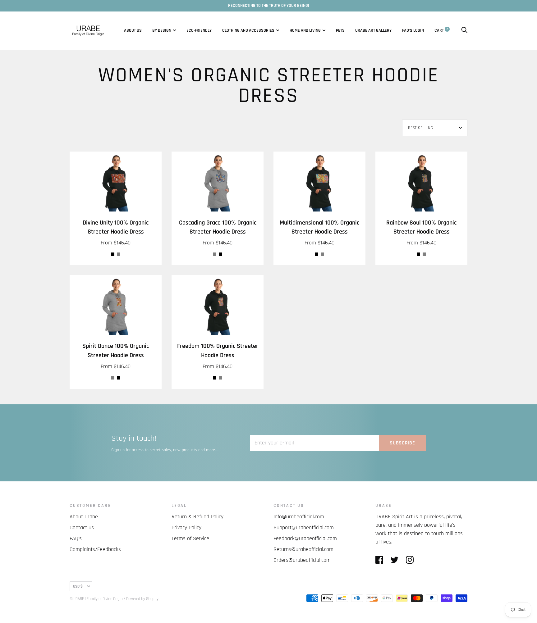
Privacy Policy (186, 527)
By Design (161, 30)
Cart (441, 30)
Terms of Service (190, 538)
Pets (340, 30)
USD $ (78, 586)
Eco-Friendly (199, 30)
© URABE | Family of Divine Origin (96, 598)
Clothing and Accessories (248, 30)
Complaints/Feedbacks (95, 549)
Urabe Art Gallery (373, 30)
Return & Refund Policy (197, 516)
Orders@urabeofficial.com (302, 560)
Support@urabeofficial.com (303, 527)
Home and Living (305, 30)
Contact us (82, 527)
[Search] (464, 30)
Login (418, 30)
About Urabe (84, 516)
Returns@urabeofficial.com (303, 549)
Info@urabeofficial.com (298, 516)
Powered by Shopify (142, 598)
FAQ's (407, 30)
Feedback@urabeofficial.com (305, 538)
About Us (133, 30)
